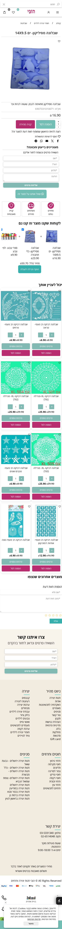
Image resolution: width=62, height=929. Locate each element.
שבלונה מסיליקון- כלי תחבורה (32, 251)
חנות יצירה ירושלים (20, 784)
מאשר (31, 923)
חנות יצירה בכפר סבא (18, 791)
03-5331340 (47, 833)
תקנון (58, 718)
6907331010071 (44, 108)
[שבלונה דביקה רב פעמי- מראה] (46, 321)
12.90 (42, 555)
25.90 (42, 411)
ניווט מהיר (53, 691)
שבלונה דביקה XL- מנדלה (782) (16, 397)
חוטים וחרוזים (51, 754)
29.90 (51, 411)
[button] (46, 353)
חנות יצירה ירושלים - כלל (17, 767)
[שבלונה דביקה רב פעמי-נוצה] (16, 536)
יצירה (26, 691)
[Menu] (57, 12)
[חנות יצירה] (31, 11)
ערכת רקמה (23, 728)
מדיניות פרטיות (53, 725)
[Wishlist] (13, 12)
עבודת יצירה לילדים (20, 711)
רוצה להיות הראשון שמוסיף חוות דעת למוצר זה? (36, 131)
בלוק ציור (25, 715)
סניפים (57, 711)
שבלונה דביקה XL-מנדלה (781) (46, 397)
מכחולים (25, 708)
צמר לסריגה (54, 771)
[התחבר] (48, 12)
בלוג (58, 728)
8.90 (50, 340)
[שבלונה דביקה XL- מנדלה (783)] (46, 464)
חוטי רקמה (55, 778)
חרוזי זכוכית (55, 781)
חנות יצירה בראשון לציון (17, 798)
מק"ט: (58, 108)
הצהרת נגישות (53, 722)
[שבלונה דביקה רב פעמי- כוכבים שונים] (16, 464)
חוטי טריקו (55, 774)
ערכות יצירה (23, 704)
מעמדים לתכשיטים (20, 725)
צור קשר (56, 715)
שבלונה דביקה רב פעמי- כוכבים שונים (16, 469)
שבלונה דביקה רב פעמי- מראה (46, 326)
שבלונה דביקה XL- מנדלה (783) (46, 469)
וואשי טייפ (25, 722)
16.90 (56, 115)
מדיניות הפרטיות (34, 919)
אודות (58, 701)
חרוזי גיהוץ (55, 760)
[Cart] (4, 12)
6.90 (43, 340)
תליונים (57, 767)
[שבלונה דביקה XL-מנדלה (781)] (46, 392)
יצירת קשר (53, 826)
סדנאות (57, 735)
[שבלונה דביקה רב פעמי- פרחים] (16, 321)
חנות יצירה (55, 698)
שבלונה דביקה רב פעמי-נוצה (16, 539)
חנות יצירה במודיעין (20, 788)
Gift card (55, 739)
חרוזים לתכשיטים (52, 788)
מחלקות (56, 732)
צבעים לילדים (23, 718)
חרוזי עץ (56, 784)
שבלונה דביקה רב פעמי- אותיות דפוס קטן (46, 541)
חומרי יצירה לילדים (20, 732)
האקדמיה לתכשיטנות (50, 704)
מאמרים (56, 708)
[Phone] (4, 901)
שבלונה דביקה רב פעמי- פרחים (16, 326)
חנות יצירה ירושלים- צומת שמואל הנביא (16, 779)
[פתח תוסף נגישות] (59, 901)
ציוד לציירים (24, 735)
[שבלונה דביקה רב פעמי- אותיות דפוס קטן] (46, 536)
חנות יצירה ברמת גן (19, 795)
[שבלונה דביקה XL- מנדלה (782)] (16, 392)
